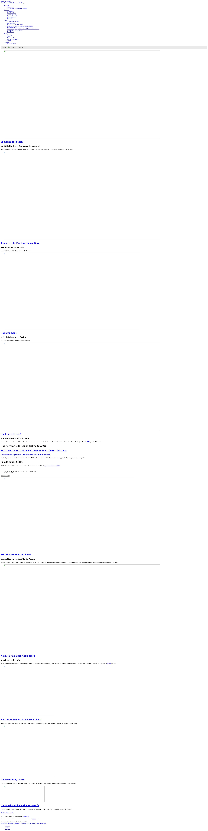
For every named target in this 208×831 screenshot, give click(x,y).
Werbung (23, 823)
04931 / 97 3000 (7, 813)
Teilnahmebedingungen (14, 823)
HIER (88, 441)
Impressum (43, 823)
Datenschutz (4, 823)
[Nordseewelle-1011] (12, 2)
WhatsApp (26, 816)
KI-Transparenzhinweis (33, 823)
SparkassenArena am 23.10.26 (52, 465)
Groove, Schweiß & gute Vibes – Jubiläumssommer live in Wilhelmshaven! (25, 454)
